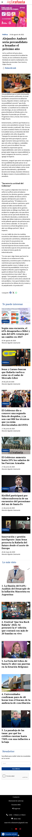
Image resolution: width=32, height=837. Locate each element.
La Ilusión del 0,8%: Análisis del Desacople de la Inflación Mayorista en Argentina (16, 590)
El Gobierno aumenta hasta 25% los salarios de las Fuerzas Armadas (16, 460)
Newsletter (8, 751)
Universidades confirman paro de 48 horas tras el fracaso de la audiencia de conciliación (16, 698)
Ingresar (17, 808)
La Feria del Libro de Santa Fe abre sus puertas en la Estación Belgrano (16, 663)
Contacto (16, 797)
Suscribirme (16, 769)
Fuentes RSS (16, 805)
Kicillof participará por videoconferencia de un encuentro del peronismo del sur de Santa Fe (16, 500)
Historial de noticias (16, 801)
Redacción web (10, 68)
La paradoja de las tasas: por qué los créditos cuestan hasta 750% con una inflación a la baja (16, 736)
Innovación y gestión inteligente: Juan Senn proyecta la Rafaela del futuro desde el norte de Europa (15, 542)
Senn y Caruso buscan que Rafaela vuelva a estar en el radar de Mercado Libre (14, 373)
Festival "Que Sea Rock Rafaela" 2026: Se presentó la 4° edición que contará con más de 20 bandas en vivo (15, 627)
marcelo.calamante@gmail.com (16, 822)
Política (5, 34)
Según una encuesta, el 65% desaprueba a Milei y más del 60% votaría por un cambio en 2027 (16, 332)
